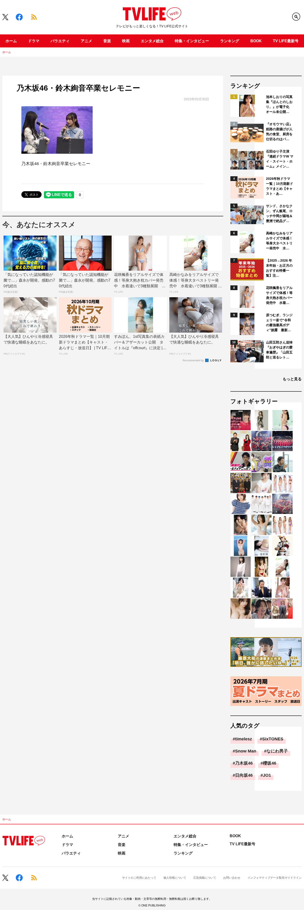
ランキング (229, 41)
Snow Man (245, 751)
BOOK (256, 41)
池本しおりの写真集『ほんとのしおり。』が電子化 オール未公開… (279, 104)
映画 (126, 41)
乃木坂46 (244, 763)
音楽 (107, 41)
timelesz (243, 739)
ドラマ (33, 41)
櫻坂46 (269, 763)
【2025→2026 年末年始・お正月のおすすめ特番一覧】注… (279, 268)
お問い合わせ (231, 877)
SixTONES (272, 739)
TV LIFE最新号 (286, 41)
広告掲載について (204, 877)
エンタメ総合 (152, 41)
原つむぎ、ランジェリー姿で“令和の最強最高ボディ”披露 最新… (279, 322)
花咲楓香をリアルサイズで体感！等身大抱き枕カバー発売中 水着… (279, 295)
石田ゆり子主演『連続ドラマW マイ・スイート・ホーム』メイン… (279, 158)
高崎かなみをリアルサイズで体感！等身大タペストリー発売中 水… (279, 240)
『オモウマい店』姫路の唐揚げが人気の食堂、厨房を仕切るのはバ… (279, 131)
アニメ (86, 41)
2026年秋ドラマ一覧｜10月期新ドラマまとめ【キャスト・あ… (279, 186)
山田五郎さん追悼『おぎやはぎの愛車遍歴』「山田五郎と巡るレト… (279, 349)
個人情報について (174, 877)
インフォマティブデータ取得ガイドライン (274, 877)
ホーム (11, 41)
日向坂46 (244, 775)
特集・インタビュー (192, 41)
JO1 (267, 775)
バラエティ (60, 41)
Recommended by (193, 360)
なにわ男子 (277, 751)
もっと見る (292, 379)
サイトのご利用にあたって (139, 877)
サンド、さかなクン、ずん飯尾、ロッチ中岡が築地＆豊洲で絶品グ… (279, 213)
